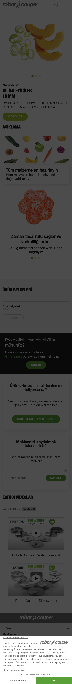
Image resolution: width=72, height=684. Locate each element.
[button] (32, 76)
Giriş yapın (13, 356)
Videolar (15, 116)
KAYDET (55, 478)
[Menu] (66, 5)
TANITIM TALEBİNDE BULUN (36, 419)
